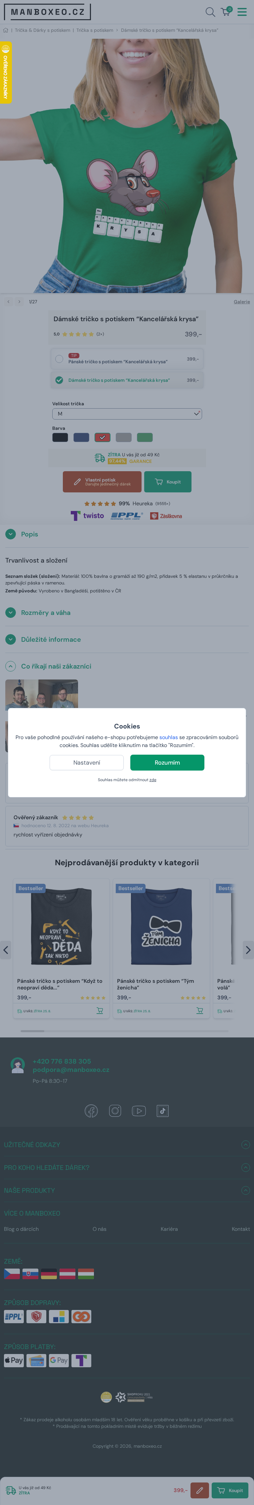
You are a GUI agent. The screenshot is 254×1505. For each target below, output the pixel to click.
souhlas (168, 737)
